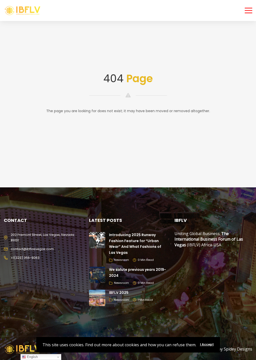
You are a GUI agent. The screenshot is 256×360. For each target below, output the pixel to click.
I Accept (207, 344)
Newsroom (121, 260)
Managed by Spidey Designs (226, 349)
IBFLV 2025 (118, 292)
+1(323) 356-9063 (25, 257)
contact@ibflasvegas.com (32, 249)
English (32, 357)
